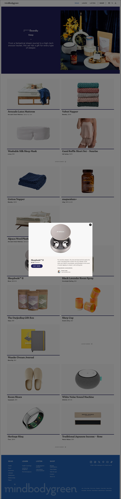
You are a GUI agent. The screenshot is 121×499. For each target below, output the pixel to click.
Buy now (37, 266)
